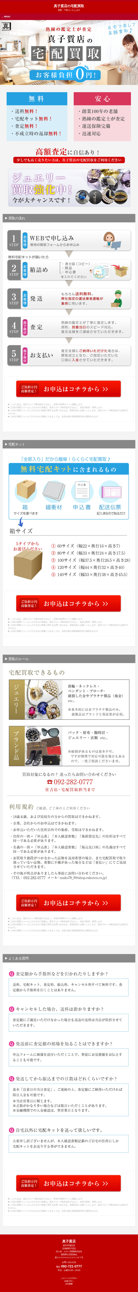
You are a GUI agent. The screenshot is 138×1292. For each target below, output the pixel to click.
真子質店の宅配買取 (69, 7)
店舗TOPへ (69, 1281)
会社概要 (69, 1284)
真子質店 (69, 1243)
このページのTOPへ (69, 1278)
